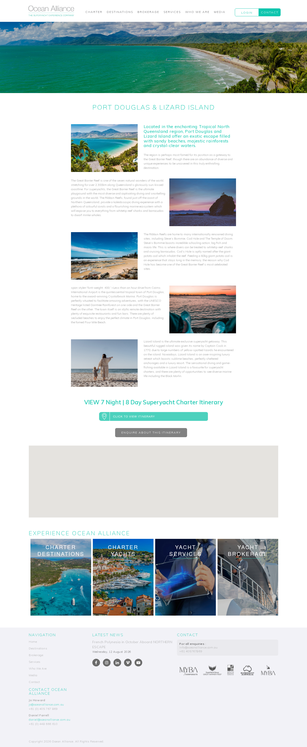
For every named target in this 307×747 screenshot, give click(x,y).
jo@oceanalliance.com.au (46, 704)
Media (219, 12)
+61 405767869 (190, 651)
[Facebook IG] (107, 662)
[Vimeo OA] (128, 662)
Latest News (108, 634)
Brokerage (148, 12)
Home (33, 641)
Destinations (120, 12)
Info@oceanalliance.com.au (198, 647)
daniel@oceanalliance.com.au (49, 719)
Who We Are (197, 12)
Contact (269, 12)
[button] (153, 416)
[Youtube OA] (138, 662)
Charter (93, 12)
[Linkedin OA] (117, 662)
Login (247, 12)
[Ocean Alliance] (51, 11)
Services (172, 12)
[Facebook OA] (96, 662)
